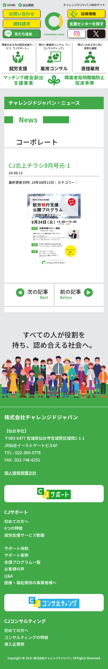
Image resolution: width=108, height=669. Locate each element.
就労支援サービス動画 (24, 535)
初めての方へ (16, 521)
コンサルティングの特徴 (26, 637)
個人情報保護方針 (20, 473)
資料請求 (21, 23)
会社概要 (28, 5)
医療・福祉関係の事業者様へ (30, 583)
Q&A (8, 576)
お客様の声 (14, 569)
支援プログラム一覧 (22, 562)
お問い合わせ (21, 13)
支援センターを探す (86, 23)
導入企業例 (14, 644)
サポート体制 (16, 548)
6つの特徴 (13, 528)
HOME (11, 5)
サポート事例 (16, 555)
